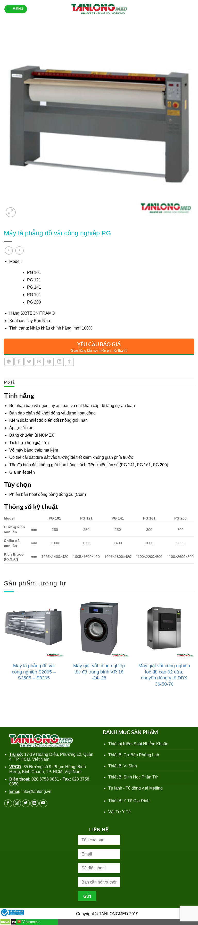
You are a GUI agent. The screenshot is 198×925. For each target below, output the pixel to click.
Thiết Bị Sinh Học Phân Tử (133, 777)
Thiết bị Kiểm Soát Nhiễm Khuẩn (138, 744)
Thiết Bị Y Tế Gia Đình (129, 801)
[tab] (9, 382)
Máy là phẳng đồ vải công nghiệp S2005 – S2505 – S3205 (34, 671)
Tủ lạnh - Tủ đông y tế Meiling (135, 788)
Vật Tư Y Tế (119, 812)
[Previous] (4, 649)
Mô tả (9, 382)
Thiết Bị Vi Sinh (122, 766)
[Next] (194, 649)
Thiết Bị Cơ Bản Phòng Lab (133, 755)
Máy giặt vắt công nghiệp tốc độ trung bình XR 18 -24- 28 (99, 671)
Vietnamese (30, 922)
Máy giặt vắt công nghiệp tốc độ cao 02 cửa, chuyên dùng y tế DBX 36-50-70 (164, 674)
